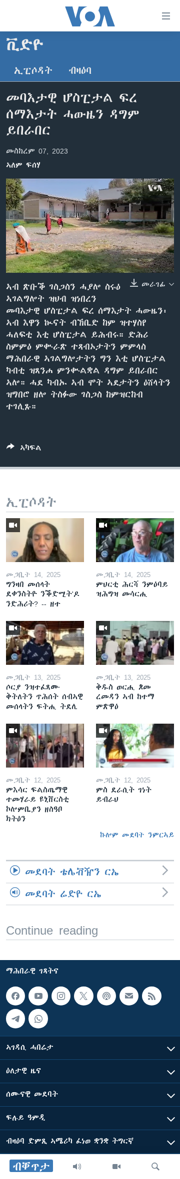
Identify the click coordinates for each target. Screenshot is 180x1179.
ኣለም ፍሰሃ (23, 165)
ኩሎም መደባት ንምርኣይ (137, 835)
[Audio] (77, 1166)
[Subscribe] (129, 995)
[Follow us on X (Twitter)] (83, 995)
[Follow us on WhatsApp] (38, 1018)
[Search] (155, 1166)
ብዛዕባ (80, 70)
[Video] (117, 1166)
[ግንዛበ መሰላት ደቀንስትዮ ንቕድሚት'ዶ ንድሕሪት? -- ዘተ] (45, 540)
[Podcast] (106, 995)
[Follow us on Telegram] (15, 1018)
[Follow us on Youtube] (38, 995)
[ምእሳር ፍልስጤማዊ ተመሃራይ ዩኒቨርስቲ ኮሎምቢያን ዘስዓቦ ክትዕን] (45, 746)
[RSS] (151, 995)
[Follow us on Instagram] (61, 995)
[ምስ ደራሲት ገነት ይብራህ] (135, 746)
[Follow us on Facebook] (15, 995)
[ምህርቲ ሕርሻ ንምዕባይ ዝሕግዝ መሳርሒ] (135, 540)
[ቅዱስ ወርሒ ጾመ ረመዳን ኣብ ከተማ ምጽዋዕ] (135, 643)
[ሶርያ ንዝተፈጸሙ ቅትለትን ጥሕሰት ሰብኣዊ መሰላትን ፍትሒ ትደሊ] (45, 643)
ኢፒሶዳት (33, 70)
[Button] (24, 449)
